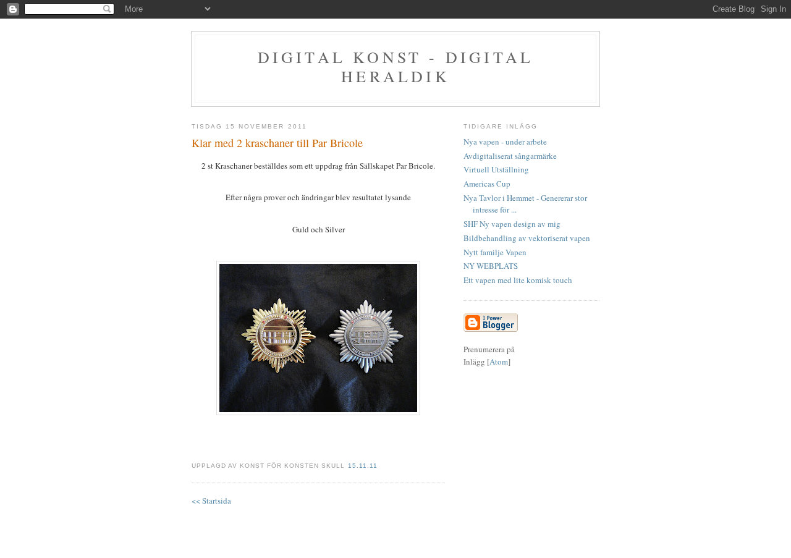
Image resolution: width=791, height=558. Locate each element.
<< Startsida (211, 500)
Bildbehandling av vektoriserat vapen (526, 237)
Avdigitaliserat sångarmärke (510, 155)
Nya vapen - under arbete (505, 141)
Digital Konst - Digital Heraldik (396, 66)
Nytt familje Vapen (495, 252)
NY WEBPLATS (490, 265)
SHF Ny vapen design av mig (511, 223)
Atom (498, 361)
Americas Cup (486, 183)
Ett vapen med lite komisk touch (517, 279)
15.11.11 (363, 465)
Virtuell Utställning (496, 169)
